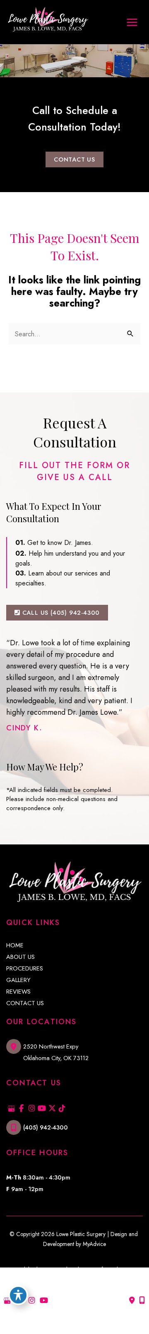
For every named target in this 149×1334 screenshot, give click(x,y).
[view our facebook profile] (22, 1108)
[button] (74, 159)
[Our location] (142, 1300)
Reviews (18, 992)
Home (15, 945)
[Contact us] (132, 1300)
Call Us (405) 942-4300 (60, 612)
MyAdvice (94, 1244)
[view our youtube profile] (42, 1108)
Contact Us (25, 1003)
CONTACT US (74, 159)
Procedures (24, 969)
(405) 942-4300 (45, 1127)
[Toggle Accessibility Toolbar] (18, 1295)
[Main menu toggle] (132, 22)
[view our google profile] (11, 1108)
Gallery (18, 980)
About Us (20, 957)
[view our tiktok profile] (62, 1108)
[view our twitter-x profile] (52, 1108)
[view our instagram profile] (31, 1108)
